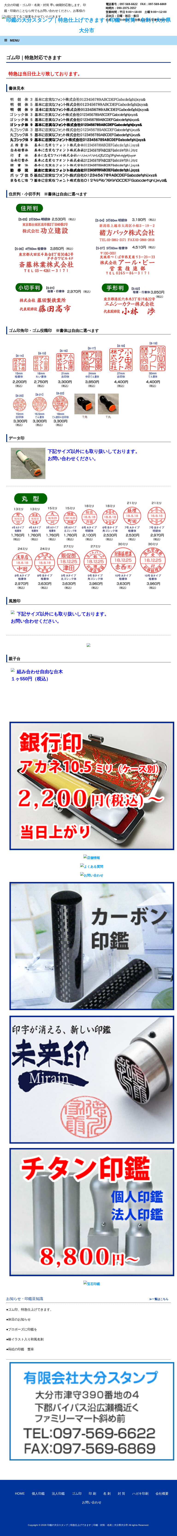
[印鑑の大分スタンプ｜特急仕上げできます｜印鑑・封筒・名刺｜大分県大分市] (87, 30)
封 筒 (121, 1493)
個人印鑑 (38, 1493)
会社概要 (162, 1493)
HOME (20, 1493)
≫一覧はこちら (158, 1299)
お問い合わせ (91, 1502)
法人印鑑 (58, 1493)
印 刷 (92, 1493)
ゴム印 (77, 1493)
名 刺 (107, 1493)
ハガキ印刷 (140, 1493)
